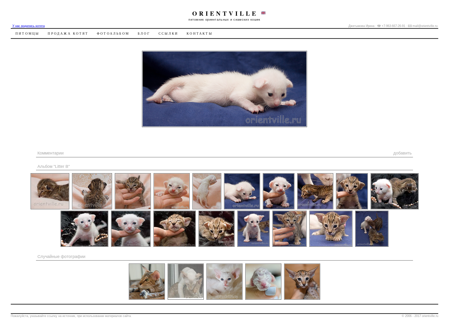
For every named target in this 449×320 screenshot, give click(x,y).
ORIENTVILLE (225, 13)
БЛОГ (144, 33)
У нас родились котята (28, 26)
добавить (402, 153)
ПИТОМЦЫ (27, 33)
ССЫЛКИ (168, 33)
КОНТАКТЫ (200, 33)
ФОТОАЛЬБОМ (113, 33)
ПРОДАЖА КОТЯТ (68, 33)
